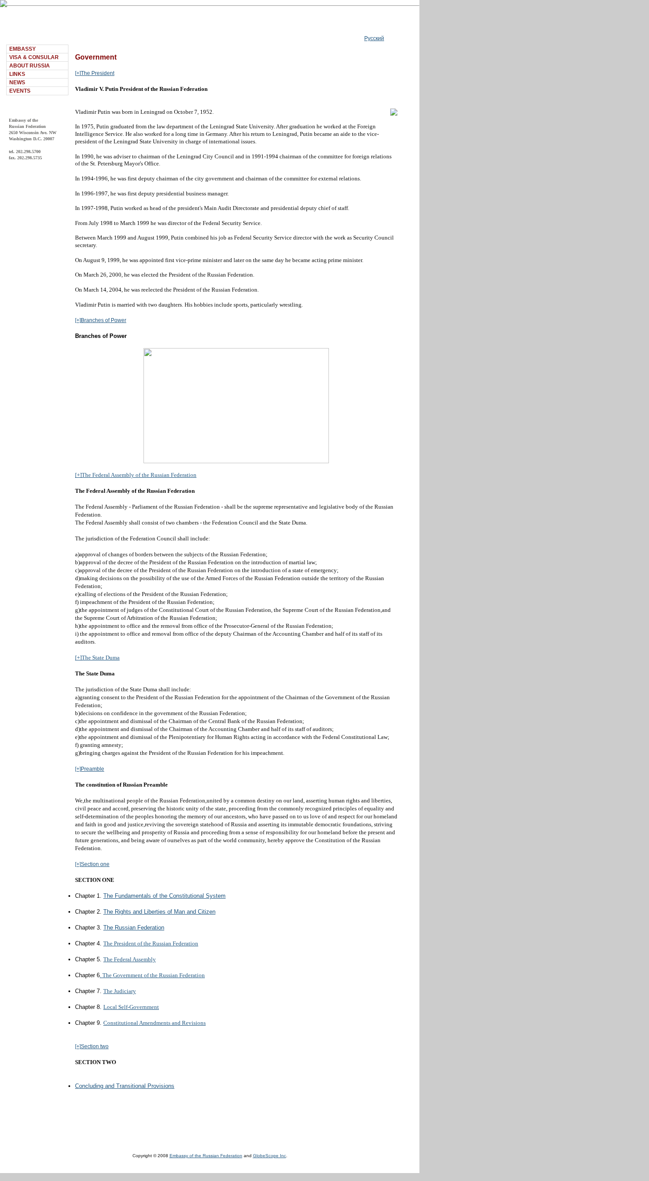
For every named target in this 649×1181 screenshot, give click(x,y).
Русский (374, 38)
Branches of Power (103, 320)
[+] (78, 73)
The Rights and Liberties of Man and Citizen (159, 911)
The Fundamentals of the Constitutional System (164, 895)
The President (97, 73)
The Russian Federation (133, 927)
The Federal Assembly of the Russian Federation (139, 475)
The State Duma (101, 657)
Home (82, 38)
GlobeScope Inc (269, 1155)
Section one (95, 864)
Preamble (92, 769)
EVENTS (19, 91)
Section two (95, 1046)
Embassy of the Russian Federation (206, 1155)
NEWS (17, 82)
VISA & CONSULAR (34, 57)
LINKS (17, 74)
